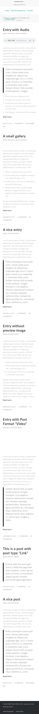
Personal (10, 33)
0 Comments (18, 123)
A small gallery (14, 136)
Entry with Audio (16, 30)
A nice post (11, 599)
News (5, 33)
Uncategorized (21, 33)
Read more (7, 117)
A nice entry (12, 230)
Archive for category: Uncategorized (16, 18)
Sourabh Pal (7, 220)
